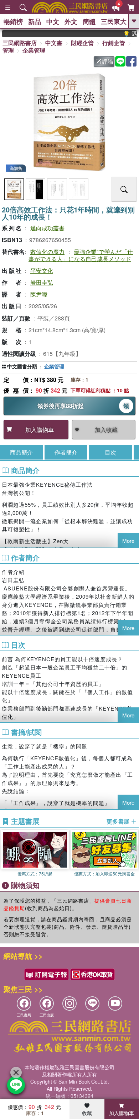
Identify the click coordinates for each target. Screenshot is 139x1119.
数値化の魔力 (47, 251)
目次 (110, 452)
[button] (133, 854)
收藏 (87, 1112)
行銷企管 (113, 43)
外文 (71, 21)
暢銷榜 (13, 21)
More (128, 540)
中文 (52, 21)
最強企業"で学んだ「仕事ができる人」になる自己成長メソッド (81, 254)
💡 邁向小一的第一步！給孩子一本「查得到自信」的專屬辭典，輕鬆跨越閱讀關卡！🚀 (125, 33)
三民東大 (114, 21)
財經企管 (82, 43)
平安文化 (41, 270)
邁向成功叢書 (47, 228)
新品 (34, 21)
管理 (8, 50)
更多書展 (119, 821)
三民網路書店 (19, 43)
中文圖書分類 (22, 366)
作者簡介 (66, 452)
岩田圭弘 (41, 282)
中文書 (53, 43)
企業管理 (33, 50)
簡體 (89, 21)
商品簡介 (21, 452)
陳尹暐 (38, 294)
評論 (107, 61)
